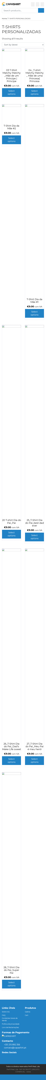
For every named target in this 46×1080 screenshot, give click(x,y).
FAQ (3, 1015)
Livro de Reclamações (10, 1027)
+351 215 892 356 (12, 1044)
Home (4, 19)
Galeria (27, 1012)
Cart (26, 1015)
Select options (11, 92)
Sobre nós (6, 1012)
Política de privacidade (10, 1024)
